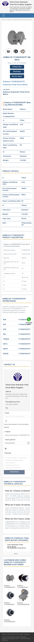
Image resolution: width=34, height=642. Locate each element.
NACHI (5, 349)
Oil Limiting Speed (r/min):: (10, 132)
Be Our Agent (17, 76)
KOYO (5, 344)
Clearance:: (7, 156)
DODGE (5, 354)
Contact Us (12, 634)
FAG (4, 334)
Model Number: (8, 113)
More (16, 554)
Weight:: (6, 160)
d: (3, 120)
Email (6, 413)
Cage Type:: (6, 219)
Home (3, 19)
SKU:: (4, 223)
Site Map (20, 634)
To (6, 421)
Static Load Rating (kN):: (10, 146)
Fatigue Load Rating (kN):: (10, 126)
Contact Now (17, 67)
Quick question (10, 440)
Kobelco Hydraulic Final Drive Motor (23, 19)
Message (7, 453)
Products (9, 19)
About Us (5, 634)
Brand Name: (8, 109)
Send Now (14, 472)
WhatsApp (17, 72)
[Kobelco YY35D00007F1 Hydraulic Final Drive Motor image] (17, 38)
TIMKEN (6, 339)
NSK (4, 320)
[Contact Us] (29, 321)
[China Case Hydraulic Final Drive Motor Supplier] (5, 3)
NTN (4, 329)
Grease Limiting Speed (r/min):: (9, 139)
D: (3, 152)
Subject (7, 432)
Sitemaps (26, 634)
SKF (4, 325)
